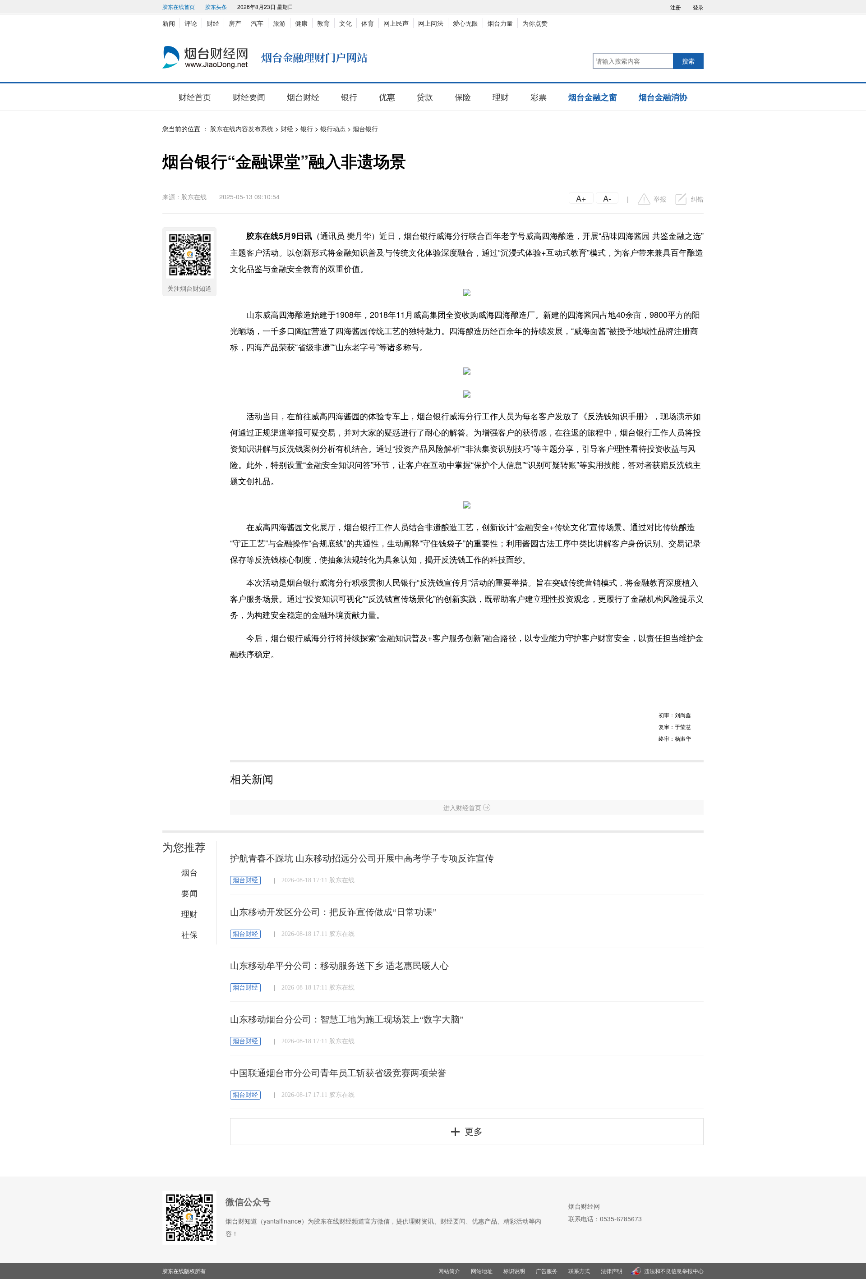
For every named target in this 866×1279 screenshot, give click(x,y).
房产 (235, 23)
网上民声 (396, 23)
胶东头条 (216, 6)
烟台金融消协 (663, 97)
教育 (323, 23)
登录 (698, 7)
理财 (501, 96)
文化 (345, 23)
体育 (367, 23)
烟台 (189, 872)
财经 (213, 23)
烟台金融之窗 (592, 97)
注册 (675, 7)
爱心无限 (465, 23)
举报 (660, 198)
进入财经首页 (462, 807)
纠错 (697, 198)
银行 (349, 96)
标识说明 (514, 1270)
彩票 (538, 96)
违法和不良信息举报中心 (674, 1270)
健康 (301, 23)
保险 (463, 96)
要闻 (189, 893)
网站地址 (482, 1270)
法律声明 (611, 1270)
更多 (474, 1132)
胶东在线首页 (178, 6)
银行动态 (332, 128)
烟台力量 (500, 23)
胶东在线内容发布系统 (241, 128)
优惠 (387, 96)
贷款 (425, 96)
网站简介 (449, 1270)
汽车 (257, 23)
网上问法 (430, 23)
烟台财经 (303, 96)
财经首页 (195, 96)
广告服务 (546, 1270)
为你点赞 (535, 23)
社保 (189, 934)
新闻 (168, 23)
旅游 (279, 23)
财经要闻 (249, 96)
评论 (190, 23)
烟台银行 (365, 128)
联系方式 (579, 1270)
